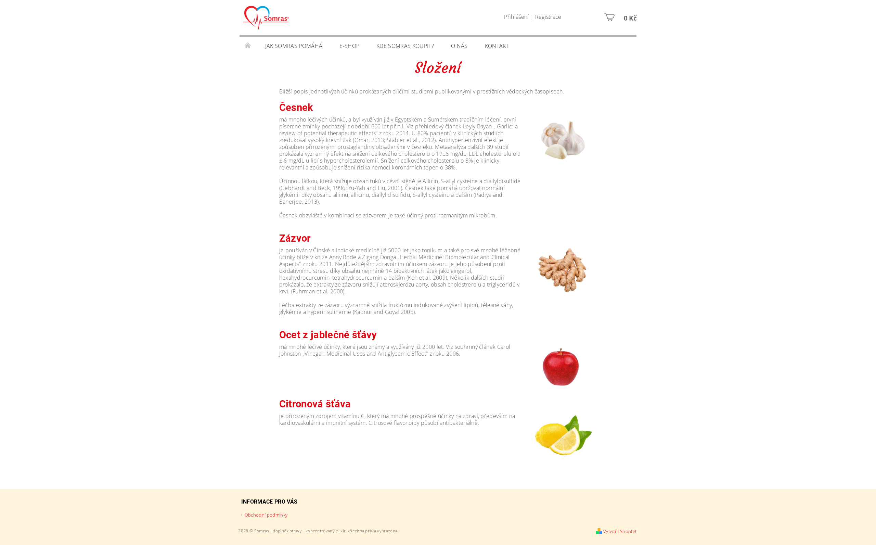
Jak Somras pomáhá (293, 46)
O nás (459, 46)
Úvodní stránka (248, 46)
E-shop (349, 46)
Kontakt (497, 46)
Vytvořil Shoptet (619, 531)
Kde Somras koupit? (405, 46)
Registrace (548, 17)
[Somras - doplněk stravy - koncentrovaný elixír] (266, 21)
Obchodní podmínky (266, 515)
